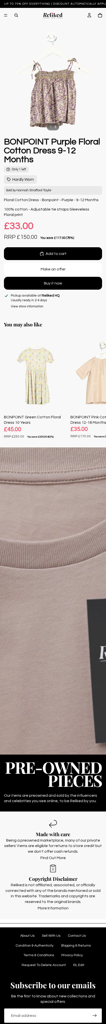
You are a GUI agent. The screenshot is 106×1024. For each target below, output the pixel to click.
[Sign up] (94, 1015)
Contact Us (77, 935)
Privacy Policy (72, 955)
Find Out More (53, 858)
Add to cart (56, 254)
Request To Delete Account (44, 965)
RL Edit (78, 965)
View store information (27, 306)
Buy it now (53, 283)
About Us (27, 935)
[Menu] (5, 15)
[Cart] (100, 15)
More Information (53, 908)
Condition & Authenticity (34, 945)
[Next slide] (96, 386)
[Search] (16, 15)
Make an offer (53, 269)
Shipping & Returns (76, 945)
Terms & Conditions (38, 955)
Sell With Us (51, 935)
